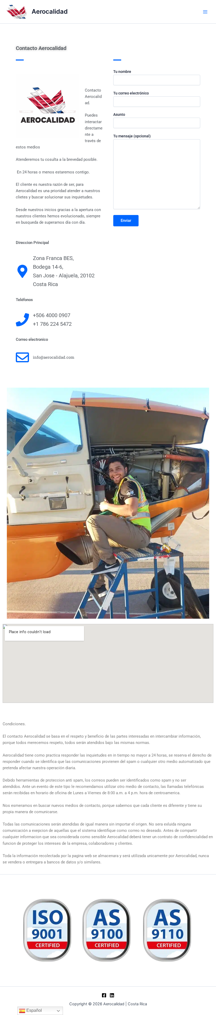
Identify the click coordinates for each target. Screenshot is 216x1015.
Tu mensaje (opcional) (132, 136)
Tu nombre (122, 71)
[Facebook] (104, 995)
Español (33, 1010)
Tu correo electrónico (131, 93)
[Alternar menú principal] (205, 11)
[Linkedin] (112, 995)
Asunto (119, 114)
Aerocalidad (50, 11)
